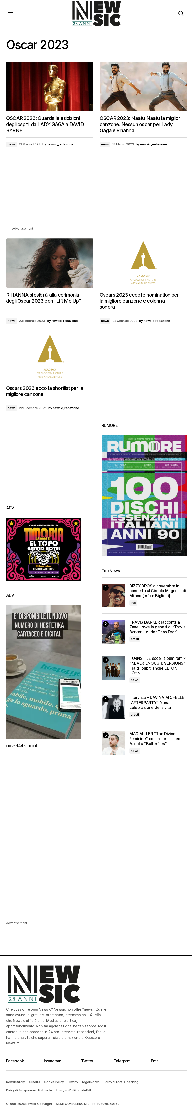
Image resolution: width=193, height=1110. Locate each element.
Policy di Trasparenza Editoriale (29, 1090)
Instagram (52, 1060)
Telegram (122, 1060)
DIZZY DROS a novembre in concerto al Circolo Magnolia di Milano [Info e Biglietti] (157, 591)
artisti (135, 639)
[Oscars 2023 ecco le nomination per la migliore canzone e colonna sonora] (143, 263)
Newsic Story (15, 1082)
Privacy (73, 1082)
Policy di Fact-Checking (121, 1082)
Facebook (15, 1060)
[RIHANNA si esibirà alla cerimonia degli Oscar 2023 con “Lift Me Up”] (49, 263)
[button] (11, 13)
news (11, 144)
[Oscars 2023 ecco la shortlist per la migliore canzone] (49, 356)
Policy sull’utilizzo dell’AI (73, 1090)
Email (155, 1060)
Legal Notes (91, 1082)
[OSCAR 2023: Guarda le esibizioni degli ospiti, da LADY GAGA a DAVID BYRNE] (49, 86)
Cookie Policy (54, 1082)
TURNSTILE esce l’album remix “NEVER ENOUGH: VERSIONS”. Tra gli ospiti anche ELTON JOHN (157, 665)
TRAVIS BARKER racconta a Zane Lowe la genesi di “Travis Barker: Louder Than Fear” (157, 627)
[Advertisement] (96, 190)
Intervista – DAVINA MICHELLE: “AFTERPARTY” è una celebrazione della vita (157, 702)
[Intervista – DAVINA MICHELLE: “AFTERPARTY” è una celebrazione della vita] (113, 707)
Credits (34, 1082)
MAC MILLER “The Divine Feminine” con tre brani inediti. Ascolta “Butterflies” (156, 738)
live (133, 603)
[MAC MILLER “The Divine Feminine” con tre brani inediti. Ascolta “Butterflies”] (113, 743)
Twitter (87, 1060)
